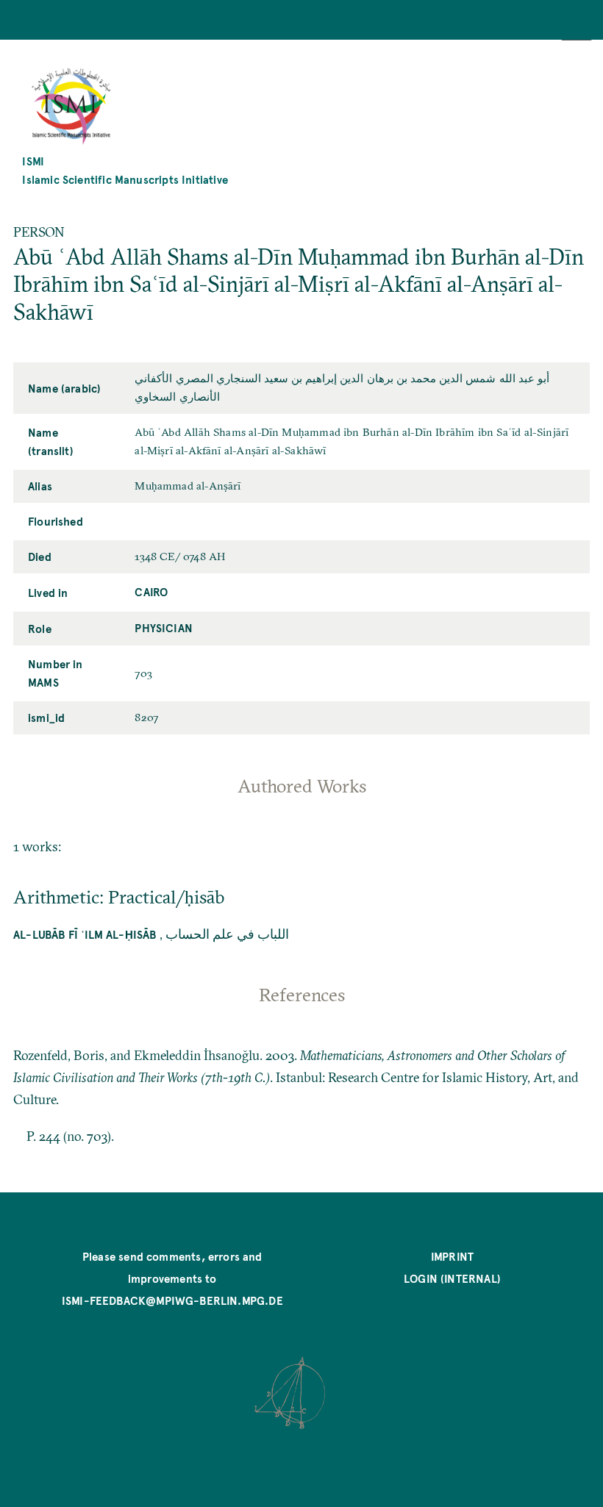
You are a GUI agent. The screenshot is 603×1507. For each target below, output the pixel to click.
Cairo (151, 591)
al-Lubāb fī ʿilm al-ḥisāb (85, 934)
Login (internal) (452, 1278)
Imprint (452, 1256)
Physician (164, 627)
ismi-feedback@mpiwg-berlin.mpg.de (172, 1300)
